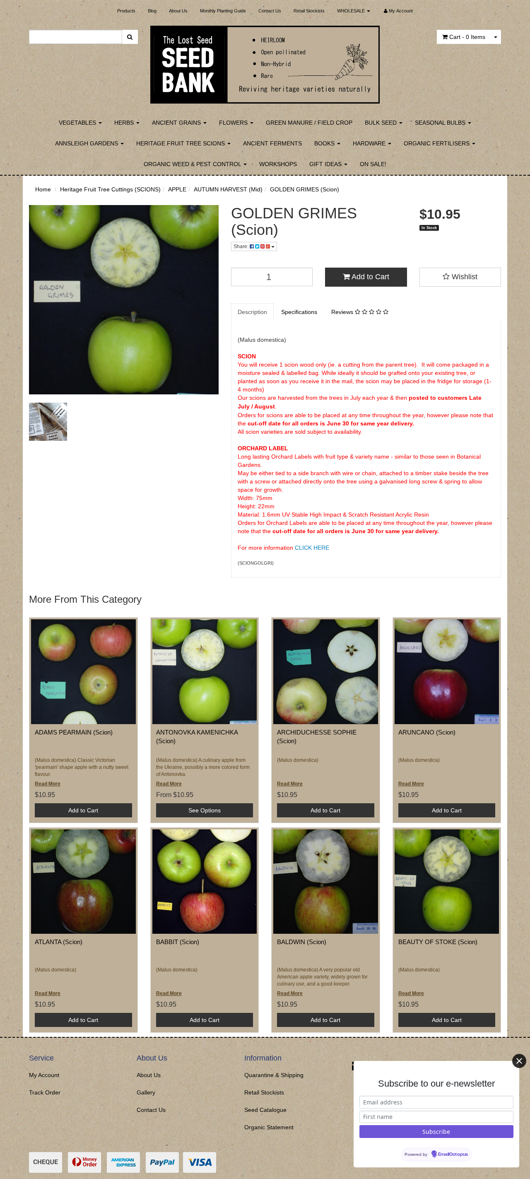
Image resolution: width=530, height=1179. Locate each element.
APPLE (177, 189)
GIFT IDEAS (326, 164)
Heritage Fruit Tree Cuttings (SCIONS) (110, 189)
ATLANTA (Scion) (58, 941)
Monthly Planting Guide (223, 10)
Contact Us (269, 10)
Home (43, 189)
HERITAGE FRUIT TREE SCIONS (181, 143)
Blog (152, 10)
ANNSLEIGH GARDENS (87, 143)
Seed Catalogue (265, 1110)
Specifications (299, 312)
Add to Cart (369, 277)
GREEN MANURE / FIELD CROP (309, 122)
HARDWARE (370, 143)
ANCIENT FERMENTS (272, 143)
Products (126, 10)
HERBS (124, 122)
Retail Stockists (309, 10)
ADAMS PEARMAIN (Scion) (74, 732)
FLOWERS (234, 122)
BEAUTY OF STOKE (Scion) (437, 941)
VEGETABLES (78, 122)
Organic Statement (269, 1127)
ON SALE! (373, 164)
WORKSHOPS (278, 164)
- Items (467, 37)
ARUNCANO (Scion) (426, 732)
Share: (242, 246)
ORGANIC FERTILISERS (437, 143)
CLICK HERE (312, 547)
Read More (47, 784)
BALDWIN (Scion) (301, 941)
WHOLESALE (351, 10)
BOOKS (325, 143)
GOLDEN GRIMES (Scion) (304, 189)
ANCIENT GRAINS (177, 122)
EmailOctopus (453, 1154)
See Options (204, 810)
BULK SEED (381, 122)
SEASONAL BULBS (441, 122)
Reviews (343, 312)
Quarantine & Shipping (274, 1075)
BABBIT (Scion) (177, 941)
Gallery (146, 1092)
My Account (44, 1075)
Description (252, 312)
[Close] (519, 1061)
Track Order (44, 1092)
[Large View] (48, 422)
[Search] (130, 37)
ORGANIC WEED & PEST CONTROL (193, 164)
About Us (178, 10)
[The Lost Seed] (265, 62)
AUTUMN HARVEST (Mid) (228, 189)
